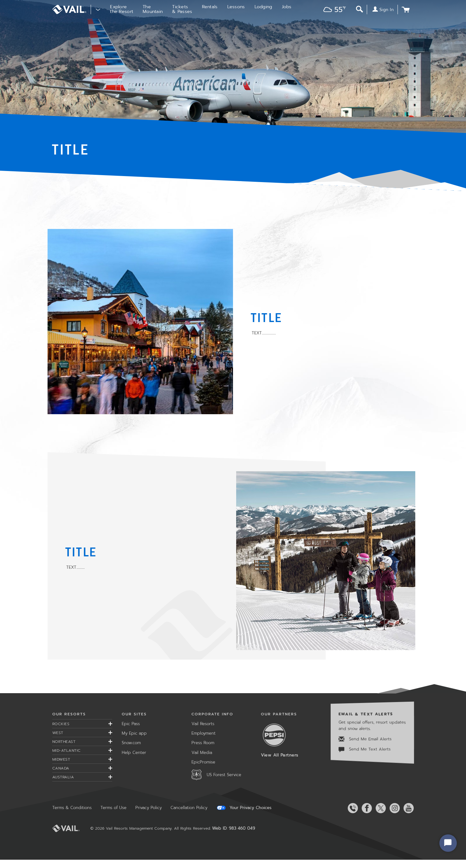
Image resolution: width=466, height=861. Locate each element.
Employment (203, 733)
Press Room (202, 743)
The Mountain (153, 9)
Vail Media (201, 753)
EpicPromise (203, 762)
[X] (379, 808)
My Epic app (134, 733)
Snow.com (131, 743)
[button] (333, 10)
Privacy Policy (148, 808)
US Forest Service (224, 775)
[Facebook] (365, 808)
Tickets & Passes (182, 9)
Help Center (134, 753)
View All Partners (279, 755)
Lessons (236, 6)
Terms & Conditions (72, 808)
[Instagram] (393, 808)
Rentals (210, 6)
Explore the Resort (121, 9)
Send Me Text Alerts (369, 749)
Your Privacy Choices (249, 808)
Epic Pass (131, 724)
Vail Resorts (202, 724)
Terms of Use (113, 808)
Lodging (263, 6)
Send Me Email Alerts (369, 739)
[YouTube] (407, 808)
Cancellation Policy (189, 808)
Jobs (287, 6)
